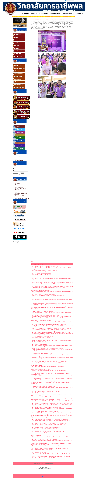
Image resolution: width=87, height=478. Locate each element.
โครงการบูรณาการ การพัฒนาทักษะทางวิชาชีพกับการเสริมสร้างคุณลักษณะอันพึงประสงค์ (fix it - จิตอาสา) (49, 424)
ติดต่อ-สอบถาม (45, 16)
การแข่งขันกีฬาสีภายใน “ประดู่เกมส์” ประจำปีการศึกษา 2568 (42, 337)
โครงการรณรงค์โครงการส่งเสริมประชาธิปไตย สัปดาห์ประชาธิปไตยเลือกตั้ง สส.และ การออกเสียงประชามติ (49, 324)
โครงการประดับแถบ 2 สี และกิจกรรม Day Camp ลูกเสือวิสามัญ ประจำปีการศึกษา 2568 (46, 427)
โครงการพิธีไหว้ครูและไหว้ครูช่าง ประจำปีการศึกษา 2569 (41, 274)
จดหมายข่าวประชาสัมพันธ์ (25, 16)
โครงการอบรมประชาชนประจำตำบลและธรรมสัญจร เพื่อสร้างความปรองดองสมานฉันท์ (46, 391)
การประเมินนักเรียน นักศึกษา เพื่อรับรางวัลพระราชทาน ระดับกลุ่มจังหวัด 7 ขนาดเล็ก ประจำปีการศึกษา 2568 (49, 302)
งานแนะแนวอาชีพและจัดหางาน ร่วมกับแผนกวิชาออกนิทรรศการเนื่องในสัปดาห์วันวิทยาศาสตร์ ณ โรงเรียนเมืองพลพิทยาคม (52, 408)
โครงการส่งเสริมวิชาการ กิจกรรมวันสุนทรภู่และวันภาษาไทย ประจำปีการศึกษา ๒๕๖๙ (46, 266)
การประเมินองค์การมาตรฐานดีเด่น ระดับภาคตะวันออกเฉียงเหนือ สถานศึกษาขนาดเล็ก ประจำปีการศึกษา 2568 (50, 354)
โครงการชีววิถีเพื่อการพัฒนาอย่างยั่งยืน (38, 392)
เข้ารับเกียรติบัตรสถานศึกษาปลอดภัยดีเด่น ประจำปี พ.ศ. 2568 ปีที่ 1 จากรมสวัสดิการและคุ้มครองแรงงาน (49, 329)
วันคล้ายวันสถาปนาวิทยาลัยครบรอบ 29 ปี (39, 271)
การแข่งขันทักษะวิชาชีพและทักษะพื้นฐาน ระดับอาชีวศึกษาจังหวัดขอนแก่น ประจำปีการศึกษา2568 (48, 366)
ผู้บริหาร (18, 16)
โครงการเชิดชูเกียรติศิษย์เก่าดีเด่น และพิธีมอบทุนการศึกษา (41, 273)
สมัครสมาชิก (40, 16)
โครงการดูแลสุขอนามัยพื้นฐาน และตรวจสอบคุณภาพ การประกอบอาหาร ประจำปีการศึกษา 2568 (48, 431)
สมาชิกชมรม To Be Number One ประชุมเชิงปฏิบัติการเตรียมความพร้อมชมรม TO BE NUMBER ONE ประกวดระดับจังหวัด (51, 328)
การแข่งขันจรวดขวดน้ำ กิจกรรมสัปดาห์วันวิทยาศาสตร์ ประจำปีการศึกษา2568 (45, 411)
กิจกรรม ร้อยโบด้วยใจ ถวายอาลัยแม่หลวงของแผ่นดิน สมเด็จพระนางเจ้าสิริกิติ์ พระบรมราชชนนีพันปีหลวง (49, 370)
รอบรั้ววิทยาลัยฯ (34, 16)
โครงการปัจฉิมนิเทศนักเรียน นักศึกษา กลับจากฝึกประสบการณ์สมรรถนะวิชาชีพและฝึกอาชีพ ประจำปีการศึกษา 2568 (51, 360)
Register (23, 174)
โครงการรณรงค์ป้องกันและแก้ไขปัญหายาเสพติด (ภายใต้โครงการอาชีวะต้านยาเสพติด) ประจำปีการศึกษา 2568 (50, 419)
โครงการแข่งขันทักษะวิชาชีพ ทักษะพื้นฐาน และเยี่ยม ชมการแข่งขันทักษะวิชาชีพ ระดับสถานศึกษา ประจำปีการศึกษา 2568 (52, 403)
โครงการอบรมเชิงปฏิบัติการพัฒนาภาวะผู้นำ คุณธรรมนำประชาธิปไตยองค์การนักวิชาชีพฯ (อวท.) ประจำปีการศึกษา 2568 (51, 412)
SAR (50, 16)
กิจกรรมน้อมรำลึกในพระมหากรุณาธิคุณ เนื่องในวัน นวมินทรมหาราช (43, 386)
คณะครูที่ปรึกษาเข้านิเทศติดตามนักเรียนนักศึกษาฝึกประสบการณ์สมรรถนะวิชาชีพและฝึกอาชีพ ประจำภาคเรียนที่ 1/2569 (51, 267)
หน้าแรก (14, 16)
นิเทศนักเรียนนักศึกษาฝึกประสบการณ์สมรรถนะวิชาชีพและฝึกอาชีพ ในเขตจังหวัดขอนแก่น (47, 457)
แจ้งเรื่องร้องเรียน (62, 16)
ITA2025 (68, 16)
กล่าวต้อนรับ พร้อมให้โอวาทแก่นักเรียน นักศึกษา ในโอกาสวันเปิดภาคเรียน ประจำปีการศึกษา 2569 (48, 295)
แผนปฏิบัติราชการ (56, 16)
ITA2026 (72, 16)
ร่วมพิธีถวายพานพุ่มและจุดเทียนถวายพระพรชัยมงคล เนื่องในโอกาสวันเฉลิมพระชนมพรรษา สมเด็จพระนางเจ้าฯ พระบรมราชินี (52, 282)
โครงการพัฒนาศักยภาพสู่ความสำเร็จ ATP (39, 452)
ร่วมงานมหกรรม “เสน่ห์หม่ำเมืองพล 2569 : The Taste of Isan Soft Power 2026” (44, 270)
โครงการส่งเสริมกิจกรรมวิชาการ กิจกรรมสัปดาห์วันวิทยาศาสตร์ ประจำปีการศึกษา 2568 (46, 407)
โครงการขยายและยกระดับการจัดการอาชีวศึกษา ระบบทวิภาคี (42, 396)
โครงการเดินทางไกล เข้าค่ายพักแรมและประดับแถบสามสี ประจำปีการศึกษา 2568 (45, 315)
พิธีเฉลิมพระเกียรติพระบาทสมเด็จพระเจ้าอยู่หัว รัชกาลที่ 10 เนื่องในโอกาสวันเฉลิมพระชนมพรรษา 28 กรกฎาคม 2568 (51, 456)
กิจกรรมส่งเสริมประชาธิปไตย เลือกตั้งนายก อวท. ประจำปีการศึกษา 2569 (44, 281)
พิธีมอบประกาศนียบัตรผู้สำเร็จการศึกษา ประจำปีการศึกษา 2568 (42, 311)
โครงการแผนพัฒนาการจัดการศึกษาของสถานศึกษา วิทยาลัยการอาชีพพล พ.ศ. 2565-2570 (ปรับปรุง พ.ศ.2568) (50, 361)
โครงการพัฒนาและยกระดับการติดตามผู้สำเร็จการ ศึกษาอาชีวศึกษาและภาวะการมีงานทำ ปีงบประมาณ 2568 (49, 423)
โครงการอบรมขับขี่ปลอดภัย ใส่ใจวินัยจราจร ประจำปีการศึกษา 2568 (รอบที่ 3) (44, 428)
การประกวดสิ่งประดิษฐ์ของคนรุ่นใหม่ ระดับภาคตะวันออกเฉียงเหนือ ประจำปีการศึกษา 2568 (47, 356)
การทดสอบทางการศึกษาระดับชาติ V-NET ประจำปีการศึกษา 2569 (43, 336)
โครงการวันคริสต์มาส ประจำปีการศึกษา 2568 (39, 344)
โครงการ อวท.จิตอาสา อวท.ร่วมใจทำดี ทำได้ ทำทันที (40, 432)
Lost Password (17, 174)
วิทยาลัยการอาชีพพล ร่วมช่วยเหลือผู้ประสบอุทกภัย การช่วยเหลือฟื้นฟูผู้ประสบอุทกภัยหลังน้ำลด (47, 348)
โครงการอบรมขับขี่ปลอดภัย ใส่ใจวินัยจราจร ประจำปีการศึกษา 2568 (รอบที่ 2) (44, 439)
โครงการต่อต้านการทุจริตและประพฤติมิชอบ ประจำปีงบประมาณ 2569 (43, 294)
